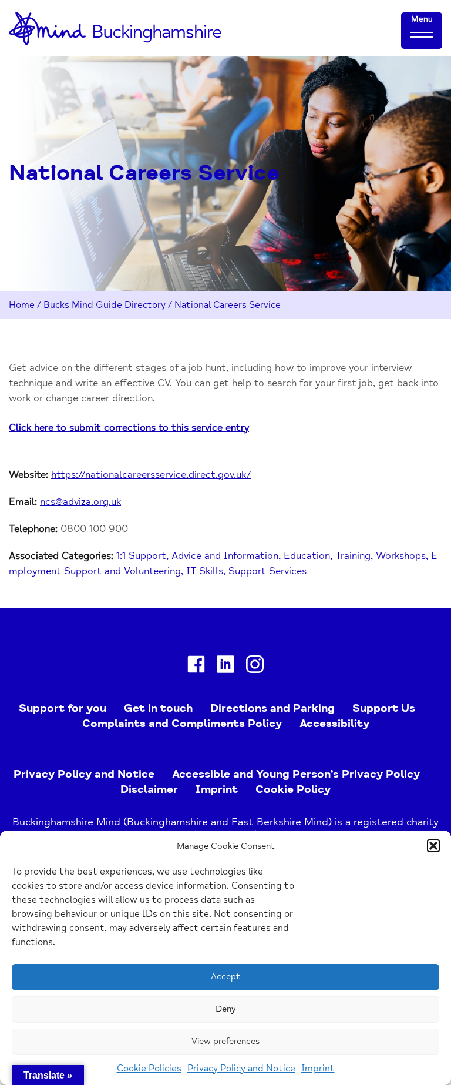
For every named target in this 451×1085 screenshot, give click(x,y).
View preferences (225, 1041)
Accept (225, 976)
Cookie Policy (293, 789)
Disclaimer (149, 789)
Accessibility (334, 723)
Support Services (267, 571)
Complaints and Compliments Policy (182, 723)
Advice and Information (224, 556)
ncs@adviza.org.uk (80, 501)
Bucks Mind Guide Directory (104, 305)
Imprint (318, 1068)
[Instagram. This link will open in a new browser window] (255, 666)
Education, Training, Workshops (355, 556)
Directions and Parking (272, 708)
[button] (433, 846)
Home (22, 305)
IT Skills (204, 571)
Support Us (383, 708)
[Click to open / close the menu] (421, 34)
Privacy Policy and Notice (241, 1068)
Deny (225, 1008)
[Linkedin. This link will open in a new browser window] (225, 666)
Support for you (62, 708)
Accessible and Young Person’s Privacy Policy (296, 774)
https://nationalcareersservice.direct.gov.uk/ (151, 474)
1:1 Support (141, 556)
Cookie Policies (149, 1068)
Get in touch (158, 708)
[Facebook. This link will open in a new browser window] (196, 666)
